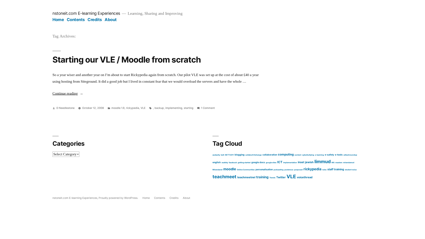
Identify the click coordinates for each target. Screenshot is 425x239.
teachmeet (224, 176)
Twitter (281, 177)
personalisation (264, 169)
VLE (143, 108)
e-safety (329, 154)
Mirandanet (217, 170)
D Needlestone (65, 108)
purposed (298, 170)
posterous (288, 170)
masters (338, 162)
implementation (290, 162)
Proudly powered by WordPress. (119, 197)
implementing (173, 108)
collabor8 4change (253, 155)
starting (188, 108)
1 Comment (208, 108)
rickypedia (132, 108)
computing (286, 154)
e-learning (319, 155)
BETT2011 (229, 155)
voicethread (304, 177)
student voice (351, 170)
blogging (240, 154)
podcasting (279, 170)
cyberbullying (308, 155)
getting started (244, 162)
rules (324, 170)
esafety (225, 162)
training (262, 177)
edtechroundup (350, 155)
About (111, 19)
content (298, 155)
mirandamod (348, 162)
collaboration (269, 154)
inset (301, 162)
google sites (271, 162)
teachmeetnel (246, 177)
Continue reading (67, 93)
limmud (322, 161)
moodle (229, 169)
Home (58, 19)
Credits (94, 19)
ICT (279, 162)
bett (222, 155)
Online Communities (246, 170)
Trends (272, 178)
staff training (335, 169)
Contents (76, 19)
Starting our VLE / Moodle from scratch (126, 60)
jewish (309, 162)
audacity (216, 155)
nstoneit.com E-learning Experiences (86, 13)
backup (159, 108)
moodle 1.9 (118, 108)
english (216, 162)
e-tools (339, 154)
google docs (258, 162)
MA (333, 162)
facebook (233, 162)
